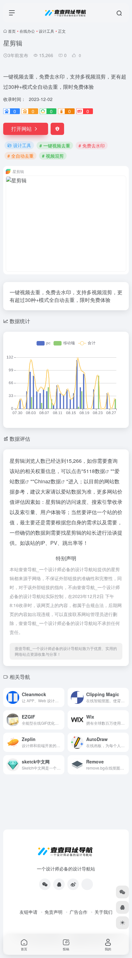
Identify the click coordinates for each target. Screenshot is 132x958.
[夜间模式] (122, 922)
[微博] (73, 884)
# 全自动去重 (20, 156)
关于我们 (103, 912)
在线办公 (27, 31)
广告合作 (78, 912)
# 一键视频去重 (54, 145)
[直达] (60, 697)
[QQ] (59, 884)
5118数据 (94, 471)
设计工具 (46, 31)
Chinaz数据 (47, 481)
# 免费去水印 (91, 145)
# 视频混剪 (53, 156)
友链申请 (28, 912)
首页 (12, 31)
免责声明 (53, 912)
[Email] (87, 884)
